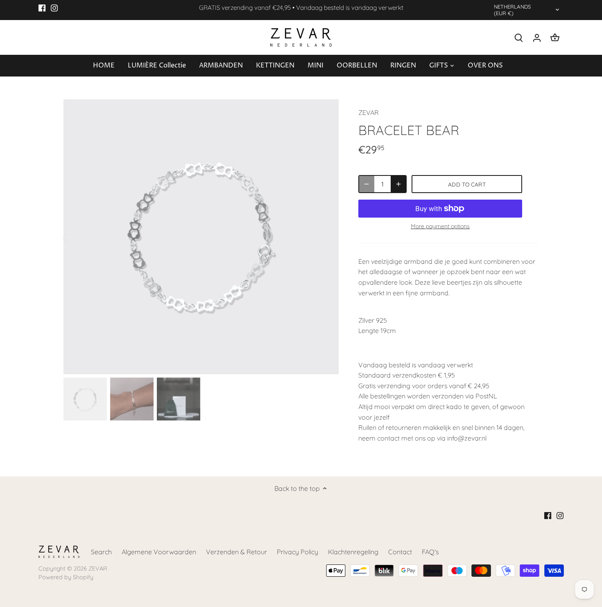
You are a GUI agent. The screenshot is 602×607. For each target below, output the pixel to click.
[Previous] (75, 237)
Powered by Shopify (65, 577)
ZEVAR (368, 112)
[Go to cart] (555, 37)
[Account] (537, 37)
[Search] (519, 37)
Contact (400, 552)
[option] (201, 236)
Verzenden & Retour (236, 552)
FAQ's (430, 552)
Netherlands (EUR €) (512, 10)
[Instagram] (54, 7)
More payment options (440, 226)
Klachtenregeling (353, 552)
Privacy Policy (297, 552)
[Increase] (398, 184)
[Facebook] (41, 7)
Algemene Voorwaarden (159, 552)
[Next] (326, 237)
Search (101, 552)
